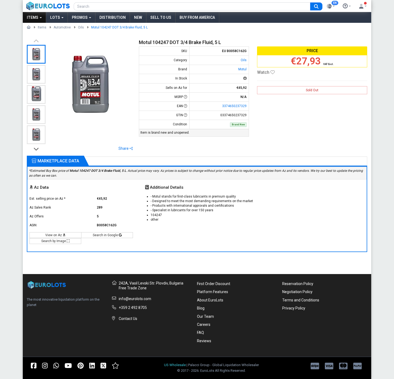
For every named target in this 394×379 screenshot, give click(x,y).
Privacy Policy (293, 308)
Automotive (62, 27)
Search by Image (54, 241)
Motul (242, 69)
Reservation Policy (297, 284)
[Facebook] (33, 365)
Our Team (205, 316)
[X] (103, 365)
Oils (81, 27)
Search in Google (106, 235)
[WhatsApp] (56, 365)
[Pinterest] (80, 365)
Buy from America (197, 17)
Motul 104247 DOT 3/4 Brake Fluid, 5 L (119, 27)
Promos (80, 17)
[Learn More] (347, 6)
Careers (203, 324)
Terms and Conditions (300, 300)
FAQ (200, 332)
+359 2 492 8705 (133, 307)
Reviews (204, 341)
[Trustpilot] (115, 365)
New (138, 17)
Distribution (112, 17)
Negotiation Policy (297, 292)
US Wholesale (175, 365)
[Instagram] (45, 365)
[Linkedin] (92, 365)
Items (33, 17)
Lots (55, 17)
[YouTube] (68, 365)
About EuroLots (210, 300)
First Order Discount (213, 284)
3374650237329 (234, 106)
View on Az (54, 235)
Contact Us (128, 318)
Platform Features (212, 292)
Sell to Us (160, 17)
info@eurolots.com (135, 299)
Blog (201, 308)
